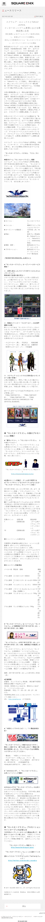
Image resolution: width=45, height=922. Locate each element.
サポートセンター (38, 916)
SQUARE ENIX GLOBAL (7, 917)
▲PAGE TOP (42, 913)
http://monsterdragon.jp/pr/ (22, 474)
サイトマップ (28, 916)
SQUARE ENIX (22, 3)
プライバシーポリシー (18, 916)
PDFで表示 (39, 16)
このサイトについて (6, 916)
